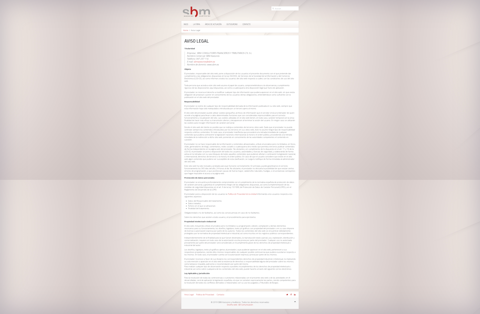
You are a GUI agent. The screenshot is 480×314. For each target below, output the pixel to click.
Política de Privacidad (205, 294)
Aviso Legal (189, 294)
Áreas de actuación (213, 24)
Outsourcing (232, 24)
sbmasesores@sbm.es (204, 61)
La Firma (196, 24)
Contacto (246, 24)
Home (185, 30)
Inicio (186, 24)
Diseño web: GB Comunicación (240, 304)
